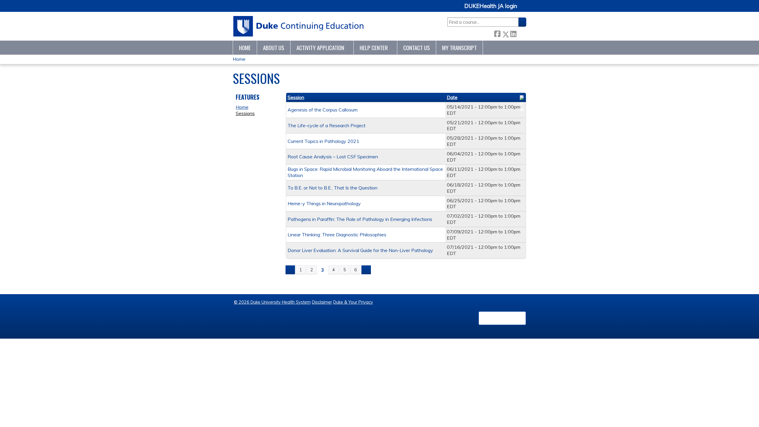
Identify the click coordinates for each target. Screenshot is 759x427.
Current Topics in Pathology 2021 (323, 141)
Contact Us (416, 47)
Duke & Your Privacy (353, 302)
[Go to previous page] (290, 269)
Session (296, 97)
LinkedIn (513, 33)
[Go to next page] (366, 269)
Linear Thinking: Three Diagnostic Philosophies (337, 235)
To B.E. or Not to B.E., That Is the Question (332, 188)
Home (245, 47)
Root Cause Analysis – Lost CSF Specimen (333, 157)
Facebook (497, 33)
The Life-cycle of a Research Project (327, 125)
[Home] (299, 26)
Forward (521, 33)
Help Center (374, 47)
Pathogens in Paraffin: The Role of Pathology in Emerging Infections (360, 219)
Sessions (245, 113)
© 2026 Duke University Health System (272, 302)
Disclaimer (322, 302)
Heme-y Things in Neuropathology (324, 203)
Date (452, 97)
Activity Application (320, 47)
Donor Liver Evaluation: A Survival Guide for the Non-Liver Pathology (360, 250)
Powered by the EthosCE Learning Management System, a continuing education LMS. (502, 318)
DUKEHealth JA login (490, 6)
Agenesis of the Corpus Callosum (323, 110)
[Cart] (524, 9)
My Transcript (459, 47)
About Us (273, 47)
